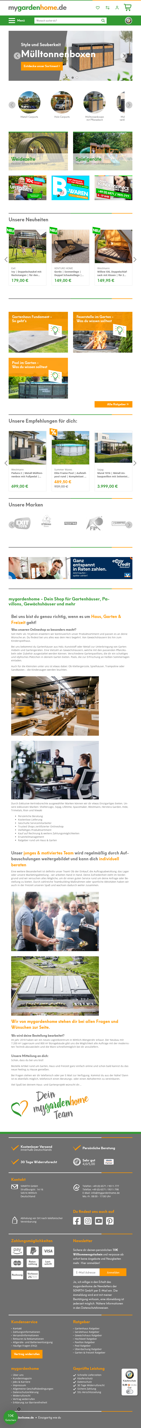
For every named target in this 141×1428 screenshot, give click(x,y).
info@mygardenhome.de (105, 1192)
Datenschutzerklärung (26, 1392)
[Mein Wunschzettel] (97, 7)
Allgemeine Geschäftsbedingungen (33, 1388)
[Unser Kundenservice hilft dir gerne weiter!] (113, 188)
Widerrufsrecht (21, 1395)
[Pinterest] (111, 1221)
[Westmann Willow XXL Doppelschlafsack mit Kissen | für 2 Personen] (113, 246)
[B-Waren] (70, 188)
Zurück (17, 55)
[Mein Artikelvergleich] (107, 7)
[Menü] (135, 1371)
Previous (12, 105)
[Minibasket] (128, 7)
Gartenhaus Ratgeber (87, 1328)
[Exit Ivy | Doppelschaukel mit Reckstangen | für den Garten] (27, 246)
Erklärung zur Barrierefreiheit (30, 1402)
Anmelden (113, 1272)
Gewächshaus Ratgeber (88, 1335)
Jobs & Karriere (21, 1381)
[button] (10, 1417)
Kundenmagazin (22, 1378)
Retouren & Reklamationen (28, 1338)
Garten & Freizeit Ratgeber (90, 1352)
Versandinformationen (26, 1335)
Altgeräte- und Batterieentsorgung (33, 1342)
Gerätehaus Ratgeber (87, 1332)
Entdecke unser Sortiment (41, 65)
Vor (123, 55)
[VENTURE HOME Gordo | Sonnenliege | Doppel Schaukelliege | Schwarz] (70, 246)
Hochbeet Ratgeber (86, 1338)
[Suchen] (103, 21)
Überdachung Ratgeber (88, 1349)
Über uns (18, 1375)
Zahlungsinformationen (26, 1332)
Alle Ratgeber (117, 403)
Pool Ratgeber (83, 1345)
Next (129, 105)
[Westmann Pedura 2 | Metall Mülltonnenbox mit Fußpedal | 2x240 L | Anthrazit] (27, 447)
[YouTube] (100, 1221)
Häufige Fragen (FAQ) (25, 1345)
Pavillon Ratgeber (85, 1342)
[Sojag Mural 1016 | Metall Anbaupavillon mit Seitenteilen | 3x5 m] (113, 447)
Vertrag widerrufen (27, 1353)
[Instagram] (89, 1221)
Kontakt (17, 1328)
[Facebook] (78, 1221)
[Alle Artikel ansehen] (22, 523)
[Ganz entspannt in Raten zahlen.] (70, 568)
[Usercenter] (117, 7)
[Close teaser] (19, 1409)
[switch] (129, 1392)
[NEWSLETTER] (27, 188)
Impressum (19, 1385)
